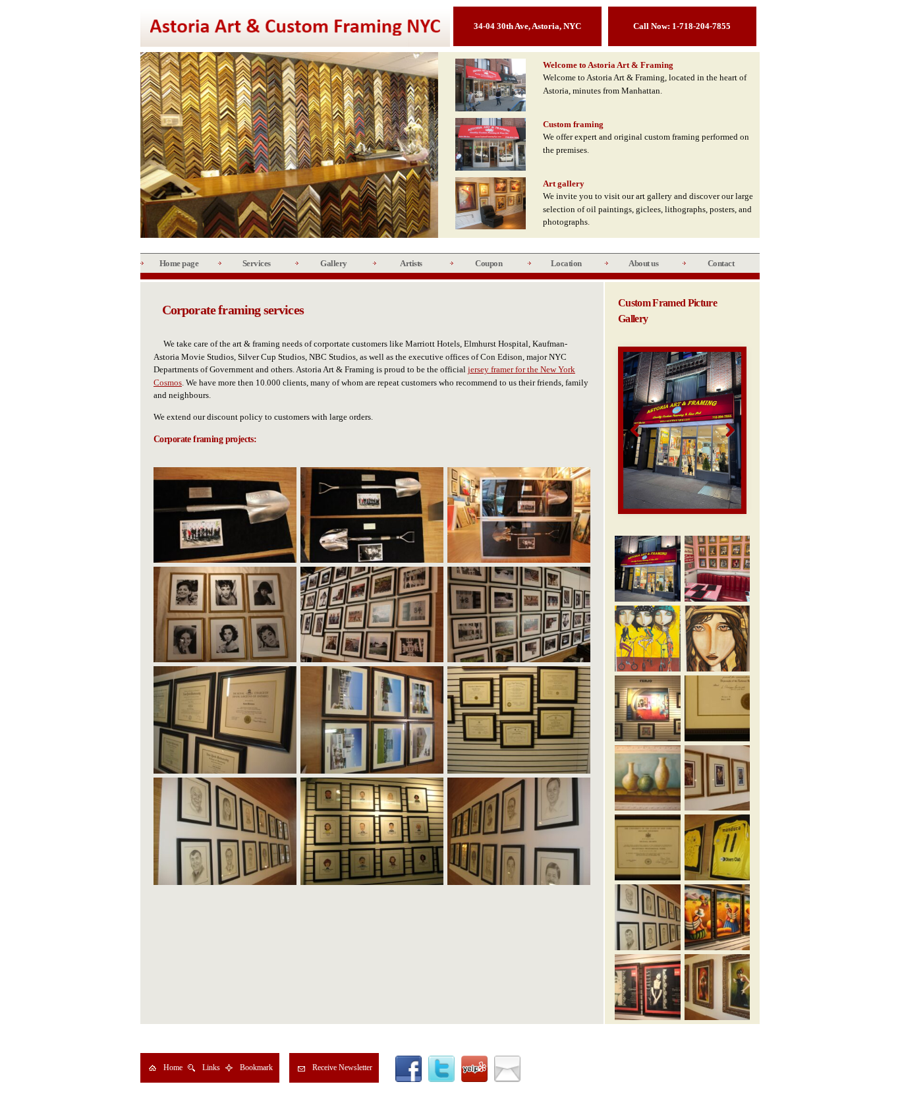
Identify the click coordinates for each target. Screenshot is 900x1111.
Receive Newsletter (342, 1067)
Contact (721, 263)
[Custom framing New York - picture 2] (682, 430)
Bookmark (256, 1067)
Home (173, 1067)
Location (566, 263)
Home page (179, 263)
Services (256, 263)
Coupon (488, 263)
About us (643, 263)
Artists (411, 263)
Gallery (333, 263)
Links (211, 1067)
